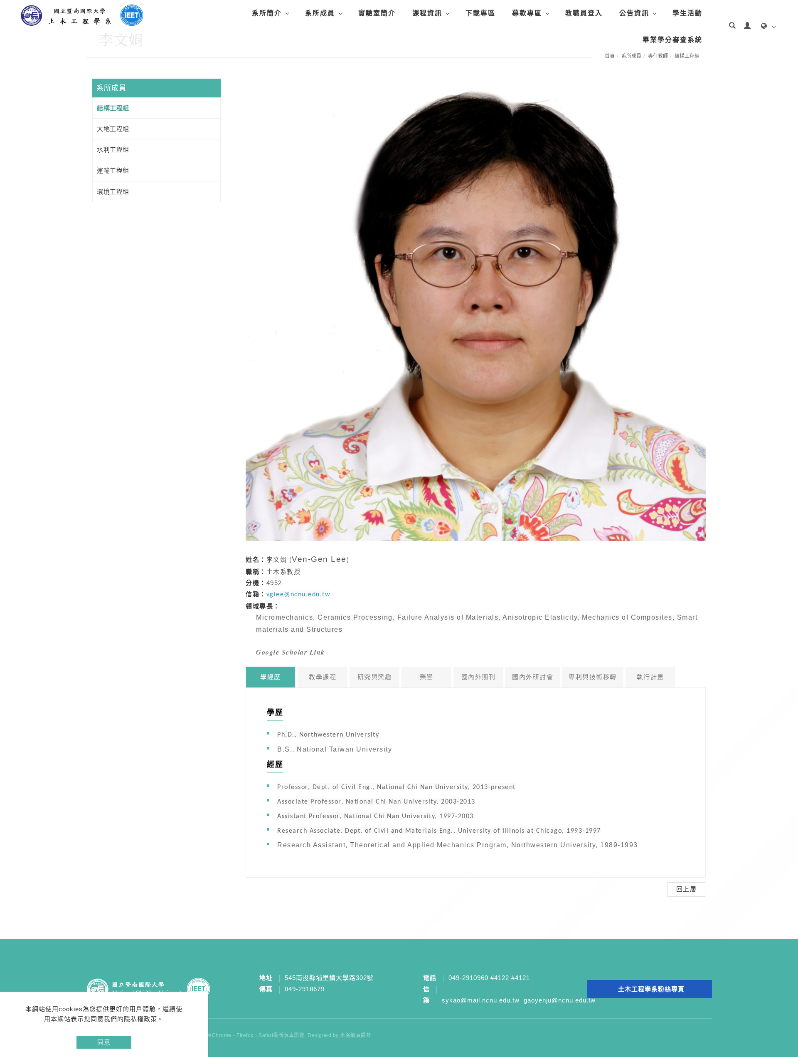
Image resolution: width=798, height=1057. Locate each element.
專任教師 (658, 56)
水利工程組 (113, 149)
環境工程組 (113, 191)
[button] (732, 26)
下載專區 (480, 13)
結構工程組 (687, 56)
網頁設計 (360, 1035)
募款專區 (527, 13)
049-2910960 (468, 977)
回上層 (686, 889)
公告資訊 (634, 13)
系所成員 (320, 13)
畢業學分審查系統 (672, 39)
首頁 (610, 56)
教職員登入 (584, 13)
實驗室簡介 (377, 13)
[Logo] (81, 14)
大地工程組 (113, 128)
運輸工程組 (113, 170)
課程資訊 (427, 13)
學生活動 (687, 13)
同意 (104, 1042)
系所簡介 (267, 13)
